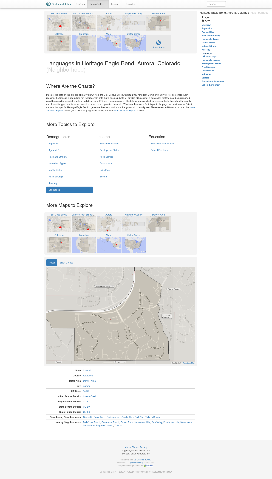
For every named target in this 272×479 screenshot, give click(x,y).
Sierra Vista (186, 422)
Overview (80, 4)
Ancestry (53, 183)
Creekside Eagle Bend (94, 417)
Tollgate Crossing (104, 425)
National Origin (56, 176)
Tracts (52, 262)
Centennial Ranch (110, 422)
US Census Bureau (142, 459)
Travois (118, 425)
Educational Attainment (162, 143)
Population (54, 143)
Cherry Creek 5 (90, 396)
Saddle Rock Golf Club (133, 417)
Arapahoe (88, 375)
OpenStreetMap (136, 462)
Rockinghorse (113, 417)
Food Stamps (106, 156)
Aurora (86, 385)
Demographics (97, 4)
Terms (135, 447)
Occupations (106, 163)
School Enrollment (160, 150)
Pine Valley (156, 422)
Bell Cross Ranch (91, 422)
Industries (105, 169)
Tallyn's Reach (152, 417)
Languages (54, 189)
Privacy (143, 447)
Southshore (89, 425)
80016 (86, 391)
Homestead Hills (142, 422)
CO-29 (86, 406)
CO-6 (85, 401)
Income (115, 4)
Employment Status (109, 150)
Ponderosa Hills (171, 422)
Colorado (87, 370)
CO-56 (86, 411)
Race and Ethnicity (58, 156)
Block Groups (66, 262)
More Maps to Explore (125, 110)
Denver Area (89, 380)
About (128, 447)
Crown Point (127, 422)
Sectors (103, 176)
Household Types (57, 163)
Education (130, 4)
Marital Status (55, 169)
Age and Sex (55, 150)
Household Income (109, 143)
